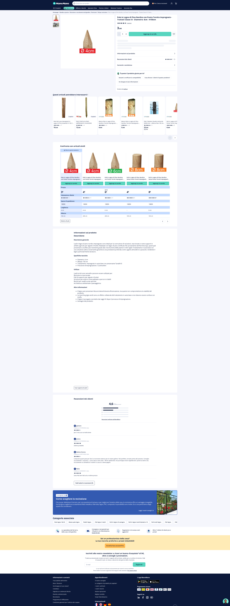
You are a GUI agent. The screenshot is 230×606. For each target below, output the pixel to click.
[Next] (167, 221)
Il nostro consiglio (100, 580)
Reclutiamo (56, 597)
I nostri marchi (99, 589)
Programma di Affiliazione (61, 599)
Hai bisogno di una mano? (61, 586)
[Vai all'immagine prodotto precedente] (64, 42)
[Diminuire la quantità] (119, 34)
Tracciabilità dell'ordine (60, 580)
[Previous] (162, 221)
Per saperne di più (132, 570)
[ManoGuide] (226, 601)
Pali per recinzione (102, 12)
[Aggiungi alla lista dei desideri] (174, 34)
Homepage (55, 12)
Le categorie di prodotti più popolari (106, 583)
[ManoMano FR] (96, 604)
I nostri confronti (100, 586)
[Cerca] (74, 3)
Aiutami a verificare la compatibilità (130, 78)
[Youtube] (151, 597)
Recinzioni (94, 12)
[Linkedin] (138, 597)
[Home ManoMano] (61, 3)
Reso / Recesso (57, 583)
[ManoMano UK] (100, 604)
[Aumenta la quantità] (126, 34)
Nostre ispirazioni (100, 591)
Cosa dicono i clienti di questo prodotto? (157, 78)
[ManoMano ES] (109, 604)
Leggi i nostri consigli (145, 510)
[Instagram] (147, 597)
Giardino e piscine (64, 12)
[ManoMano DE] (105, 604)
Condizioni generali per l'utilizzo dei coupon (66, 602)
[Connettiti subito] (172, 3)
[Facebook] (143, 597)
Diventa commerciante (60, 594)
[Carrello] (176, 3)
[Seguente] (175, 138)
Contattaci (56, 589)
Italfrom (125, 89)
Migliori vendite (99, 594)
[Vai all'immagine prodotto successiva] (111, 42)
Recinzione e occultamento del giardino (80, 12)
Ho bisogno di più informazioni (128, 82)
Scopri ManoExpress (101, 597)
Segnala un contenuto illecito (61, 591)
